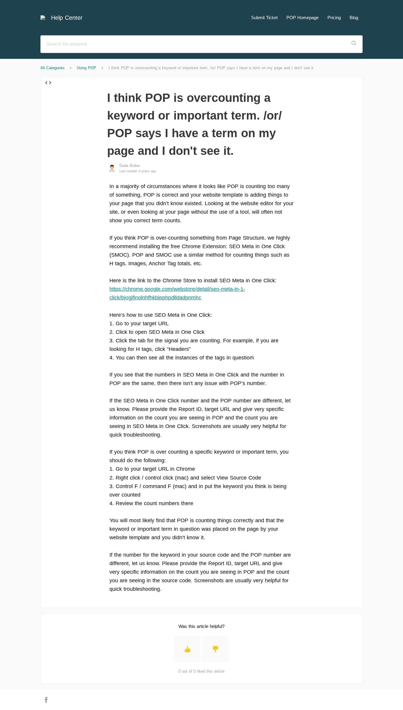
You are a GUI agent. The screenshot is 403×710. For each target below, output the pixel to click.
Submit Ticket (264, 17)
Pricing (334, 17)
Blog (354, 17)
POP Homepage (302, 17)
